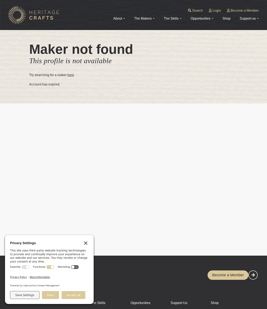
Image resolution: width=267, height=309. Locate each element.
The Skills (98, 303)
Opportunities (140, 303)
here (70, 75)
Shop (226, 18)
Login (216, 10)
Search (197, 10)
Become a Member (244, 10)
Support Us (179, 303)
